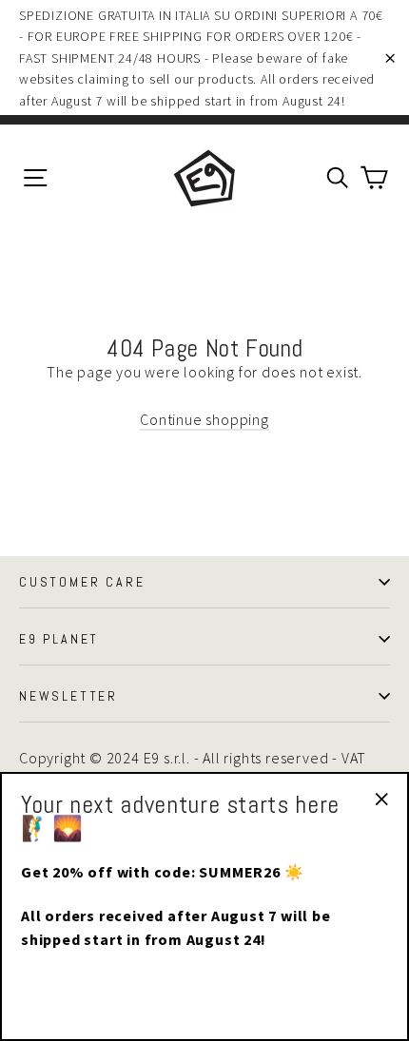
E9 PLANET (59, 638)
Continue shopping (204, 419)
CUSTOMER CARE (82, 581)
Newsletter (68, 695)
